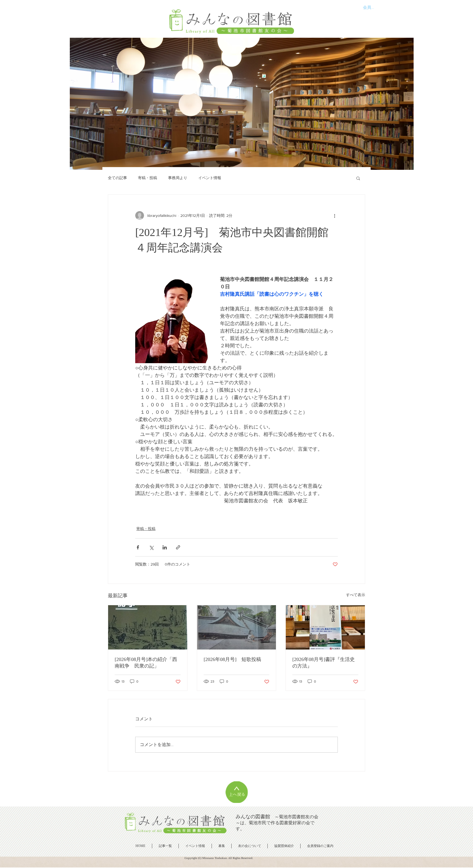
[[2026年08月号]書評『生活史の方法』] (325, 627)
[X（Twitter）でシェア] (151, 547)
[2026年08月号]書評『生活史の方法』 (323, 663)
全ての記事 (117, 178)
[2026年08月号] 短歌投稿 (232, 659)
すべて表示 (355, 595)
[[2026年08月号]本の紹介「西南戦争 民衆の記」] (147, 627)
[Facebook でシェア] (137, 547)
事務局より (177, 178)
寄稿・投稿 (147, 178)
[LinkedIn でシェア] (164, 547)
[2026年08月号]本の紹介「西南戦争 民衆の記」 (146, 663)
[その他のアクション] (334, 215)
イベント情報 (209, 178)
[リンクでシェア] (178, 547)
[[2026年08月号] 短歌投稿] (236, 627)
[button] (358, 178)
